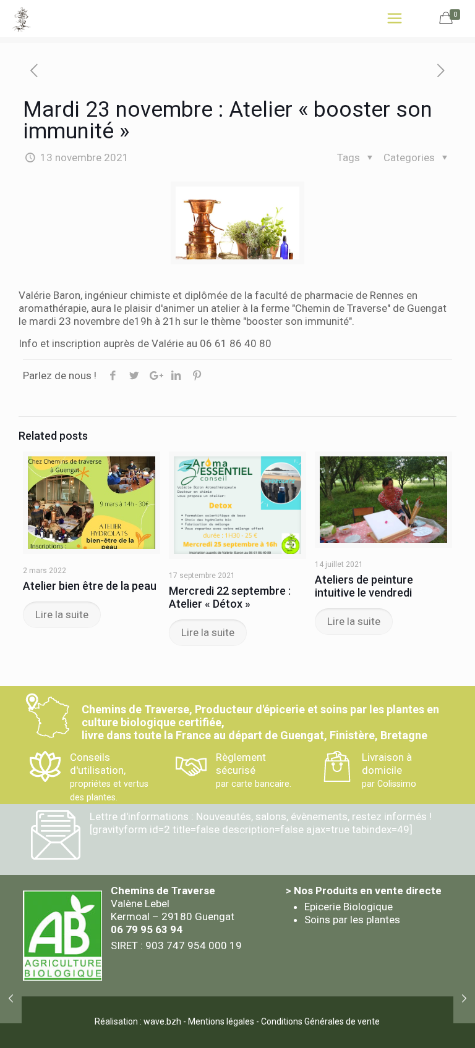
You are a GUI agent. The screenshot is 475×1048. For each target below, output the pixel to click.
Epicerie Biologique (348, 906)
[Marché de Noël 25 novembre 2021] (464, 998)
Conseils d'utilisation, (109, 776)
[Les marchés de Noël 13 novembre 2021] (11, 998)
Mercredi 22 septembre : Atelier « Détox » (230, 597)
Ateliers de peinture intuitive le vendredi (364, 586)
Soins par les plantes (352, 919)
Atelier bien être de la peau (89, 585)
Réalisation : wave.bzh (138, 1021)
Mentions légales (221, 1021)
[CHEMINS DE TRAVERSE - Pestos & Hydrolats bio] (21, 18)
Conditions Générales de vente (320, 1021)
